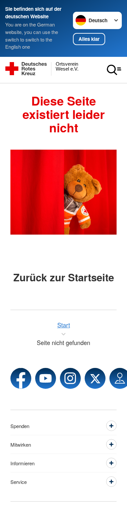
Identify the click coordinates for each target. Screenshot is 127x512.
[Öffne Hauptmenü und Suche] (114, 70)
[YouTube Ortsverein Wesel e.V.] (45, 378)
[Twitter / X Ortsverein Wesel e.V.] (95, 378)
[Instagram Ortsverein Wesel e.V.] (70, 378)
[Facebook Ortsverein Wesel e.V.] (20, 378)
